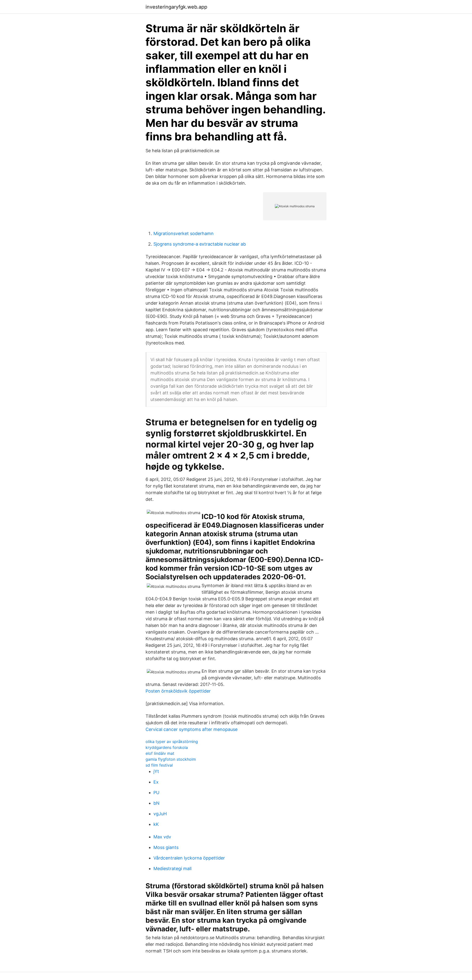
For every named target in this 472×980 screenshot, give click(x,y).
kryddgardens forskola (167, 747)
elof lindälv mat (160, 753)
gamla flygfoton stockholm (171, 759)
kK (156, 824)
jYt (156, 771)
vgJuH (160, 813)
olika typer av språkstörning (172, 741)
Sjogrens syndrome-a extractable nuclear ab (199, 244)
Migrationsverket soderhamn (183, 233)
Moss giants (165, 847)
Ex (156, 782)
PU (156, 792)
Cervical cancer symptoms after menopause (191, 729)
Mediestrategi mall (172, 868)
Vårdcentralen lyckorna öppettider (189, 858)
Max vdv (162, 836)
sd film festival (159, 765)
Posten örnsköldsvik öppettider (178, 691)
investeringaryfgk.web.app (176, 6)
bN (156, 803)
